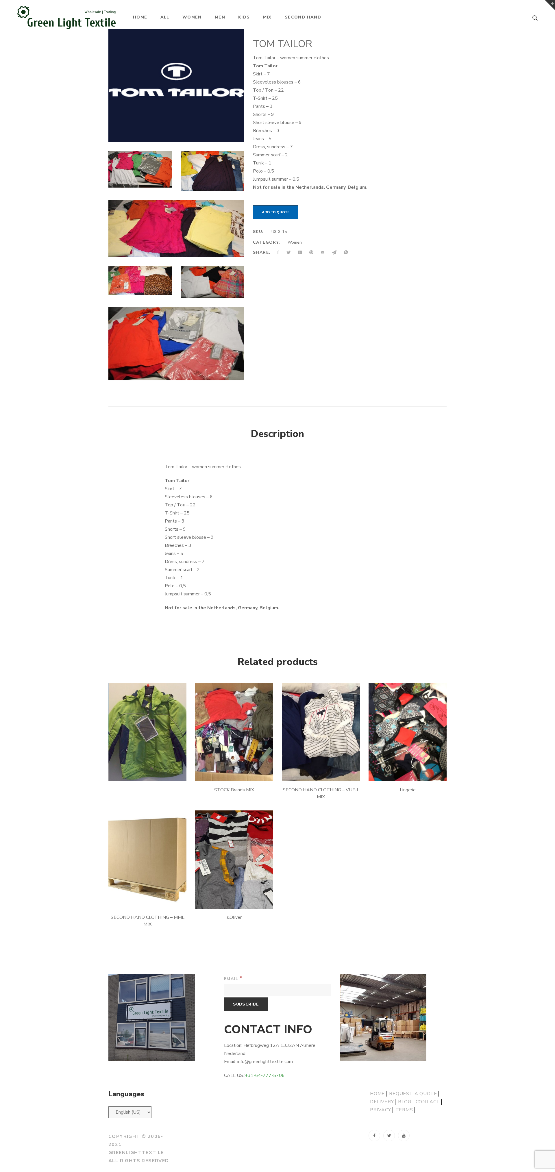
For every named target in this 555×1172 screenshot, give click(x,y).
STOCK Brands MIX (234, 790)
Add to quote (275, 212)
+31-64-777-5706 (265, 1075)
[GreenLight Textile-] (66, 17)
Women (295, 242)
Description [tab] (277, 433)
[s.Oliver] (234, 859)
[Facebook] (374, 1135)
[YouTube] (404, 1135)
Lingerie (408, 790)
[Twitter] (389, 1135)
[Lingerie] (408, 732)
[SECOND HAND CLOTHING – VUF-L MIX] (321, 732)
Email (233, 978)
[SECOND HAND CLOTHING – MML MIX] (147, 859)
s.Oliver (234, 917)
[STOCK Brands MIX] (234, 732)
